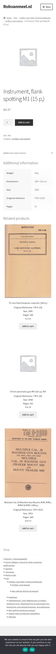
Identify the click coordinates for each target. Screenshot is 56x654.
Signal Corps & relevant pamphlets (24, 613)
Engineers (12, 597)
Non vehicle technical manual (25, 591)
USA (15, 18)
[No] (52, 644)
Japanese (9, 572)
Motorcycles (10, 575)
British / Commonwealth (16, 559)
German (8, 568)
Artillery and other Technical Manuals (35, 18)
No (32, 650)
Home (9, 18)
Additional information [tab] (14, 153)
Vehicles (12, 617)
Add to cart (24, 122)
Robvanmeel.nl (17, 6)
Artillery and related (14, 21)
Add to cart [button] (28, 326)
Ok (25, 650)
